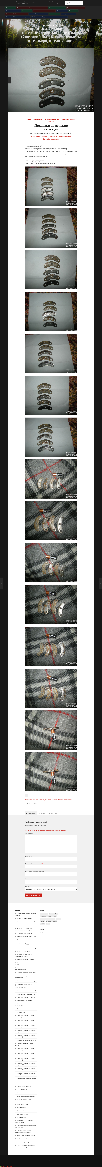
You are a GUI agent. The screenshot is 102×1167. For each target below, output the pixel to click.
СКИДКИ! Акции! (22, 1089)
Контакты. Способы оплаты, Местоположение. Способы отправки (51, 138)
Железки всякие (73, 10)
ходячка (43, 923)
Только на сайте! (10, 7)
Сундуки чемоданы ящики (24, 939)
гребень (49, 916)
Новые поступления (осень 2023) (26, 990)
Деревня (51, 913)
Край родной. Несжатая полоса (26, 1135)
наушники (48, 921)
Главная (9, 1)
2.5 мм (42, 913)
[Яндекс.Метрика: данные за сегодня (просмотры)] (6, 1166)
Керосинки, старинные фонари (57, 7)
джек (47, 918)
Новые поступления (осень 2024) (26, 972)
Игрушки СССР (21, 1012)
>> (26, 796)
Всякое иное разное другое (24, 1142)
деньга (54, 916)
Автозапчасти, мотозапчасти (25, 933)
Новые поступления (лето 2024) (26, 981)
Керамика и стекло (54, 13)
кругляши (52, 918)
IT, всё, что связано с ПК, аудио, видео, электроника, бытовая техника (49, 16)
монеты (42, 921)
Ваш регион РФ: (30, 878)
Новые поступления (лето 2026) (26, 921)
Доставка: (28, 886)
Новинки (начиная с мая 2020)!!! (26, 1040)
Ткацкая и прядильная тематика (75, 7)
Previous (9, 80)
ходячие (55, 921)
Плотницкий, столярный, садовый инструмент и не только (31, 7)
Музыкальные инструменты (25, 918)
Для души (42, 1)
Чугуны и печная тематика (12, 10)
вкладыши (43, 916)
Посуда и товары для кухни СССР (26, 994)
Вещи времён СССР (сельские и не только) (16, 13)
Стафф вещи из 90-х (22, 1138)
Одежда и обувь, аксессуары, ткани (38, 13)
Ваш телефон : (35, 871)
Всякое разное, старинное (68, 13)
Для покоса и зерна (61, 10)
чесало (48, 923)
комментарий (29, 833)
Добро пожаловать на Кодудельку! (51, 26)
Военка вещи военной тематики (26, 1008)
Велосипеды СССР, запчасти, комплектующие (17, 16)
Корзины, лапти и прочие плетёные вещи (44, 10)
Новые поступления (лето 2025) (26, 959)
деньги (42, 918)
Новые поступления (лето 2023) (26, 997)
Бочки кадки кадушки (23, 925)
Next (92, 80)
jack (47, 913)
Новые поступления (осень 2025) (26, 948)
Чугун (56, 913)
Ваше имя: (28, 856)
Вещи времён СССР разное (24, 1000)
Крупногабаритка (26, 10)
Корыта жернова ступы (23, 951)
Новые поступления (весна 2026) (26, 936)
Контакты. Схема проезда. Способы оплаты (25, 2)
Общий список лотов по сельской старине (54, 2)
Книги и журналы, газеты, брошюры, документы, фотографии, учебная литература (25, 985)
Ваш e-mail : (34, 863)
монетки (58, 918)
